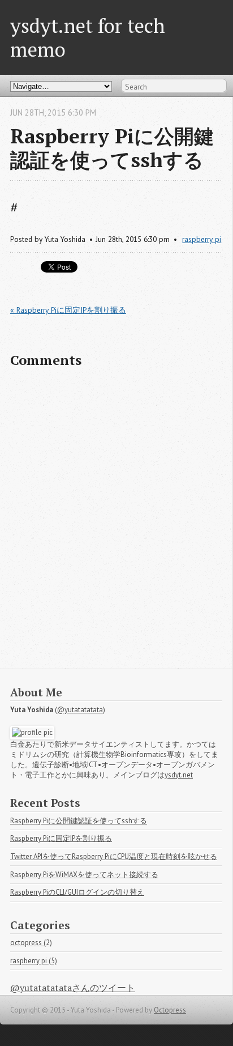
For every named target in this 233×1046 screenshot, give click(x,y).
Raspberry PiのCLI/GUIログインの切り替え (77, 892)
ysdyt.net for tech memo (87, 37)
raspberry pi (201, 239)
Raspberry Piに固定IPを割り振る (61, 838)
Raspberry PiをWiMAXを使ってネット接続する (84, 874)
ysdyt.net (179, 775)
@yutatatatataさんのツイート (72, 987)
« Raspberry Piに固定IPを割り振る (68, 310)
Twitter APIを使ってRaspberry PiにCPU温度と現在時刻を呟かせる (113, 856)
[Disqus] (116, 523)
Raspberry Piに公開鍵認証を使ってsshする (78, 821)
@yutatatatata (80, 710)
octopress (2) (31, 942)
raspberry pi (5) (33, 961)
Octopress (170, 1010)
